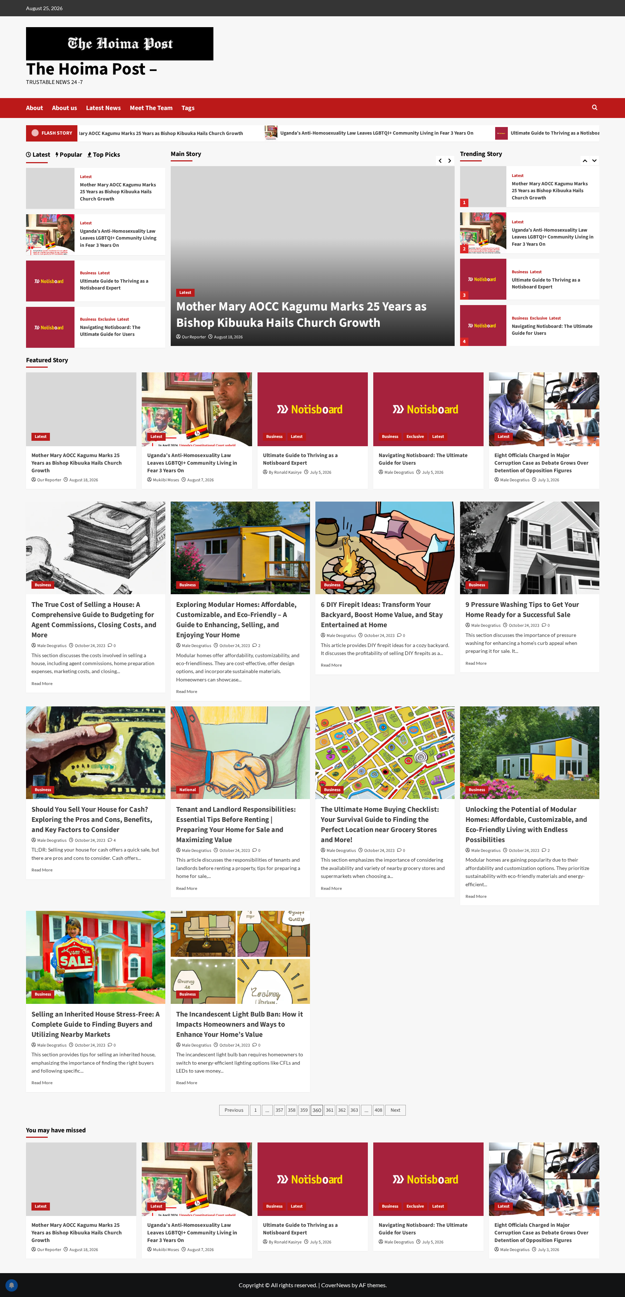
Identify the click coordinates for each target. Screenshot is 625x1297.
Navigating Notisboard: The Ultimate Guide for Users (552, 330)
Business (520, 272)
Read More (41, 683)
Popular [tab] (70, 154)
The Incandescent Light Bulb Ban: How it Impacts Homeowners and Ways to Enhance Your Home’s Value (239, 1024)
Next (395, 1110)
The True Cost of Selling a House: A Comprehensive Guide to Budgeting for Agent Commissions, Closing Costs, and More (93, 620)
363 (354, 1110)
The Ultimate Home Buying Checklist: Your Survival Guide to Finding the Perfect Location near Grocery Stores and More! (380, 824)
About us (64, 108)
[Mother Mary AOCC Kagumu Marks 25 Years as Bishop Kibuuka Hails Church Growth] (483, 186)
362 (342, 1110)
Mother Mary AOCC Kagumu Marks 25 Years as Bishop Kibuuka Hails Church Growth (301, 314)
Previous (234, 1110)
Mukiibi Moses (166, 480)
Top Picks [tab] (106, 154)
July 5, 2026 (320, 472)
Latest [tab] (40, 154)
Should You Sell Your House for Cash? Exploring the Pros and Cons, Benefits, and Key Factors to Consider (91, 819)
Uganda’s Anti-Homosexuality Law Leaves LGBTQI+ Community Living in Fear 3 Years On (310, 133)
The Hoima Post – (91, 69)
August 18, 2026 (228, 337)
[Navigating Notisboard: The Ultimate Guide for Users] (483, 325)
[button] (594, 107)
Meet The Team (151, 108)
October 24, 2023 (90, 646)
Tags (188, 108)
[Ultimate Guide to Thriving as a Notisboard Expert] (483, 279)
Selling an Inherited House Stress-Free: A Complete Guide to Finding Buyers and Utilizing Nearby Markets (95, 1024)
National (187, 790)
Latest (185, 293)
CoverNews (335, 1284)
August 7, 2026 (200, 480)
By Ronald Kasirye (285, 472)
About (34, 108)
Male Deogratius (399, 472)
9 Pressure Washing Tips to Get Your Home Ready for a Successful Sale (522, 610)
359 (304, 1110)
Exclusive (538, 318)
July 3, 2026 (548, 480)
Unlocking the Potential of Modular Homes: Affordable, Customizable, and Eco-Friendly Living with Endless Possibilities (526, 824)
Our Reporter (194, 337)
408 (378, 1110)
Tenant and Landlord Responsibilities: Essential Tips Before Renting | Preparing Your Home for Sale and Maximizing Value (236, 824)
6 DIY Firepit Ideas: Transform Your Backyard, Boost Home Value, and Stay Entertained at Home (382, 615)
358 (292, 1110)
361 (329, 1110)
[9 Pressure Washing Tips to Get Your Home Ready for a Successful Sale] (529, 548)
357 (279, 1110)
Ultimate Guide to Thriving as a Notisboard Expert (498, 133)
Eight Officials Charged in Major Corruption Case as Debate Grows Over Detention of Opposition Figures (541, 463)
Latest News (103, 108)
